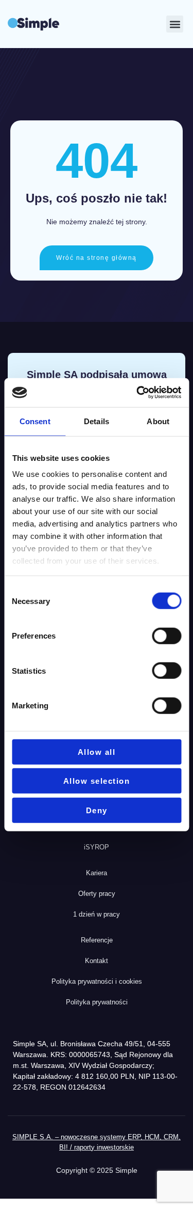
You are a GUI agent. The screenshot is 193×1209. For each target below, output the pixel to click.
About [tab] (158, 420)
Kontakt (96, 961)
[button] (174, 24)
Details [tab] (96, 420)
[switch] (166, 636)
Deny (97, 809)
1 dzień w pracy (96, 914)
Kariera (96, 873)
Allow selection (96, 781)
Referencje (97, 940)
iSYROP (96, 847)
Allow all (97, 751)
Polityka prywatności (97, 1002)
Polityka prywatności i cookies (96, 981)
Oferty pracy (96, 893)
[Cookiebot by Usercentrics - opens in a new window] (137, 392)
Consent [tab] (35, 420)
